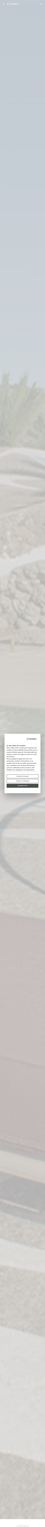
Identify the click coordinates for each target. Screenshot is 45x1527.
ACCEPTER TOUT (23, 785)
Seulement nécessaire (23, 776)
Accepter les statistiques (22, 781)
